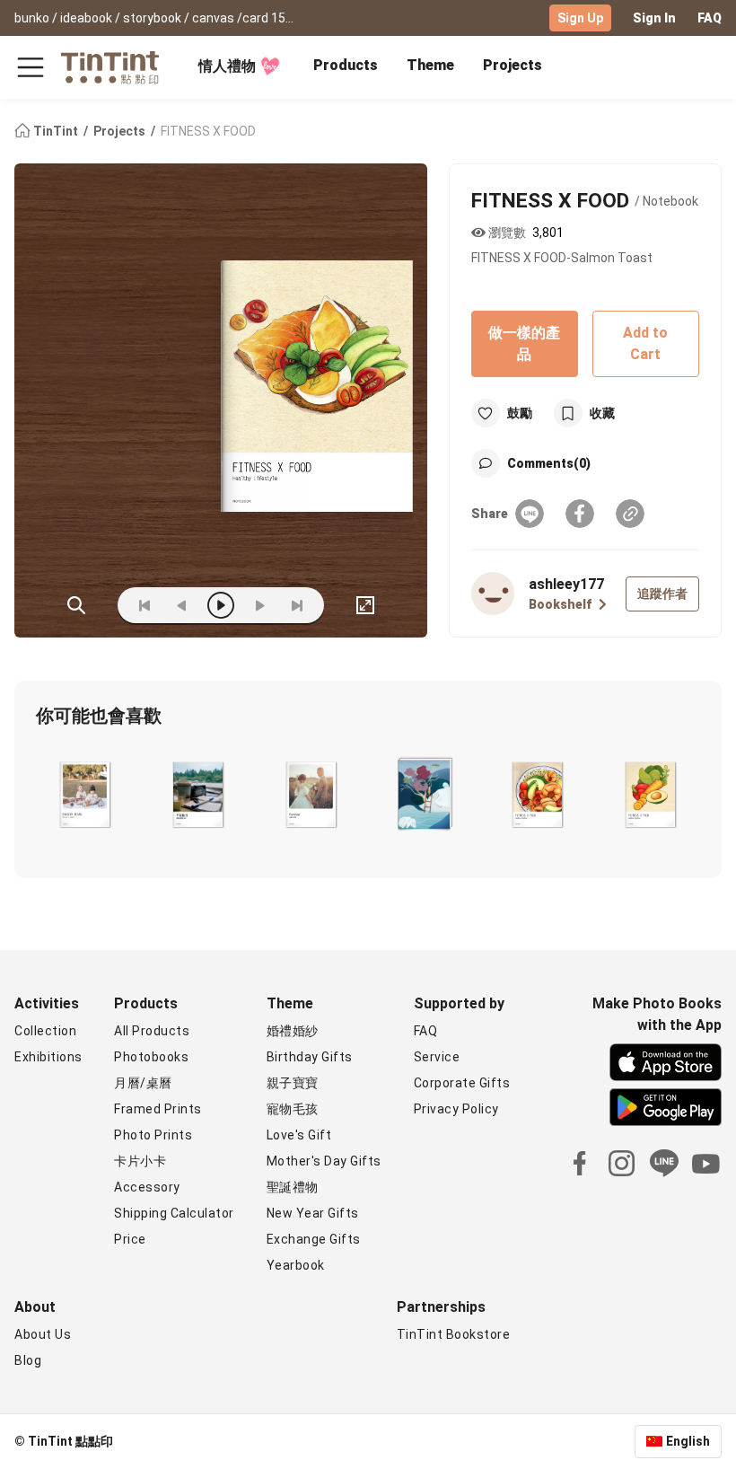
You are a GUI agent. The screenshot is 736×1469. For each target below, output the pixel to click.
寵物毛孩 (293, 1109)
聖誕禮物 (293, 1187)
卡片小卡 (140, 1161)
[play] (220, 605)
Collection (45, 1031)
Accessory (147, 1187)
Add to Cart (645, 343)
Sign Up (580, 18)
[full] (365, 605)
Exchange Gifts (314, 1239)
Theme (430, 65)
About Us (42, 1334)
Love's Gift (299, 1135)
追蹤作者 (662, 593)
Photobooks (151, 1057)
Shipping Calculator (174, 1213)
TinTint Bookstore (454, 1334)
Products (345, 65)
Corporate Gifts (462, 1083)
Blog (27, 1360)
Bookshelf (560, 604)
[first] (144, 605)
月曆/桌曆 (143, 1083)
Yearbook (296, 1265)
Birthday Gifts (310, 1057)
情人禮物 (227, 66)
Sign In (654, 18)
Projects (512, 65)
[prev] (182, 605)
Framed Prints (158, 1109)
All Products (151, 1031)
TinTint (56, 131)
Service (437, 1057)
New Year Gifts (313, 1213)
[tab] (345, 67)
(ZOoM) (76, 605)
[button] (85, 793)
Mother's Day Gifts (324, 1161)
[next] (259, 605)
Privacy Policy (456, 1109)
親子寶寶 (293, 1083)
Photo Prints (153, 1135)
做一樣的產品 (524, 343)
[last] (297, 605)
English (688, 1441)
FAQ (709, 18)
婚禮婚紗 (293, 1031)
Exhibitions (48, 1057)
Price (130, 1239)
